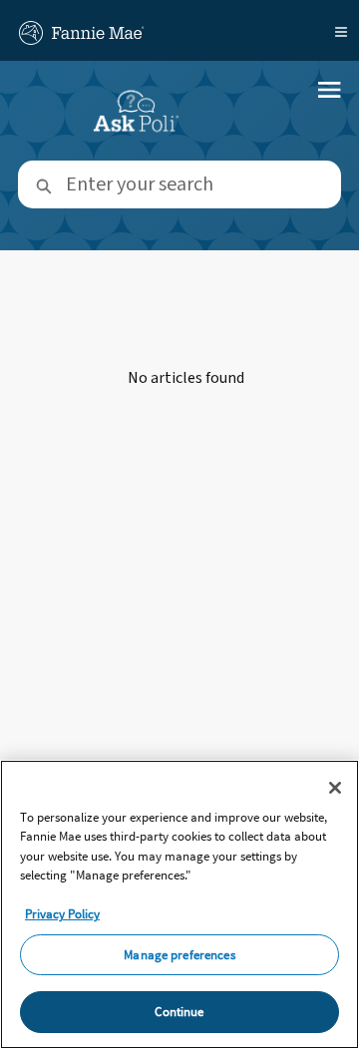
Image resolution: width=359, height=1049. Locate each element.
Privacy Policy (62, 913)
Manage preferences (179, 954)
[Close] (335, 788)
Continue (179, 1011)
